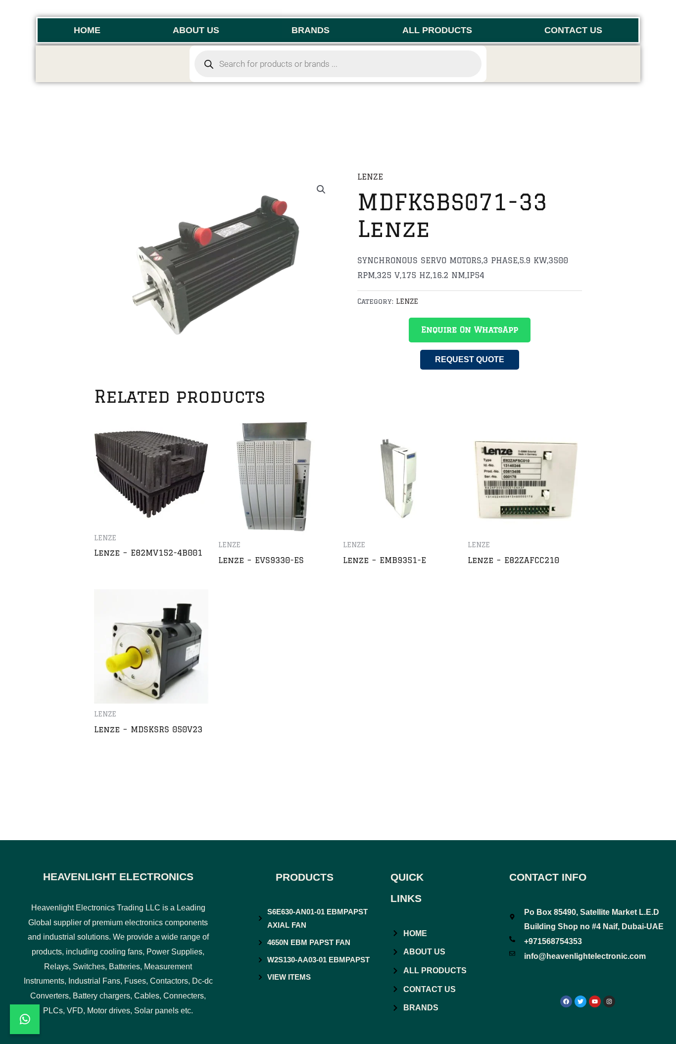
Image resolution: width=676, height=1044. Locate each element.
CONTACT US (573, 30)
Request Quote (469, 359)
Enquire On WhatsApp (469, 329)
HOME (87, 30)
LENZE (370, 176)
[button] (321, 189)
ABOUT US (196, 30)
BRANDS (310, 30)
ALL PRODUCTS (437, 30)
